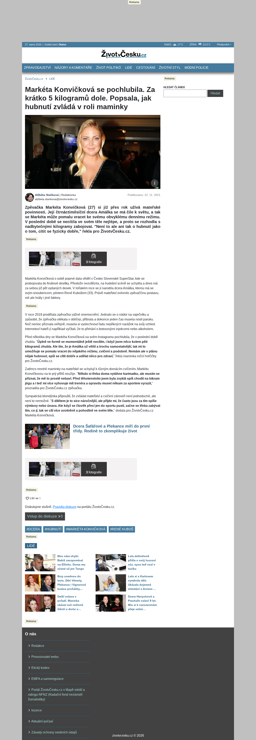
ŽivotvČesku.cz (34, 78)
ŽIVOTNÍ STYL (170, 67)
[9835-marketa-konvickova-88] (94, 258)
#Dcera (33, 529)
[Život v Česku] (124, 54)
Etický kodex (40, 667)
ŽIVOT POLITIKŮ (108, 67)
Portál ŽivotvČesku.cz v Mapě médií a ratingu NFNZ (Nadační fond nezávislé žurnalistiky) (56, 694)
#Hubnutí (53, 529)
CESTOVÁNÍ (145, 67)
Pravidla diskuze (64, 507)
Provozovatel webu (45, 656)
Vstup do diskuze (45, 516)
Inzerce (36, 710)
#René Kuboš (121, 529)
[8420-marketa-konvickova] (68, 258)
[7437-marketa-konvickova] (42, 258)
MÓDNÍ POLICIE (197, 67)
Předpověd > (224, 44)
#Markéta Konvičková (85, 529)
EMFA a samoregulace (47, 678)
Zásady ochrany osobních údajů (54, 732)
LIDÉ (128, 67)
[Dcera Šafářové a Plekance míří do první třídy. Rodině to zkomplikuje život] (47, 436)
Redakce (37, 645)
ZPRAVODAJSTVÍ (37, 67)
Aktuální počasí (42, 721)
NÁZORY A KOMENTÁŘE (73, 67)
